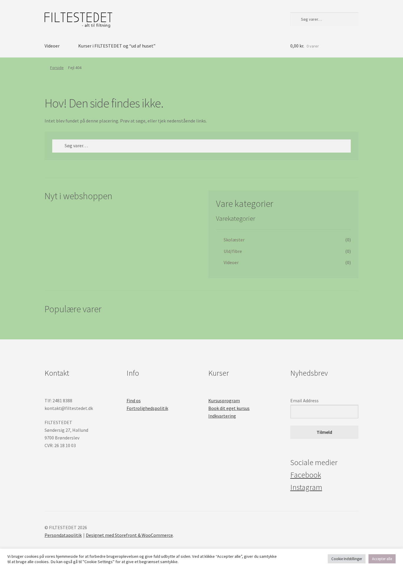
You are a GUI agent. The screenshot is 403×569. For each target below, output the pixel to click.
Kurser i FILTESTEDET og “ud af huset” (116, 46)
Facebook (305, 475)
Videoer (52, 46)
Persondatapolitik (63, 535)
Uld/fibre (233, 251)
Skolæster (234, 240)
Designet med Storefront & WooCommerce (129, 535)
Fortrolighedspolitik (147, 408)
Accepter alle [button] (382, 558)
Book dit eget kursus (229, 408)
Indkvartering (222, 416)
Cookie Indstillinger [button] (346, 558)
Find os (134, 400)
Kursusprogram (224, 400)
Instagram (306, 487)
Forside (57, 67)
